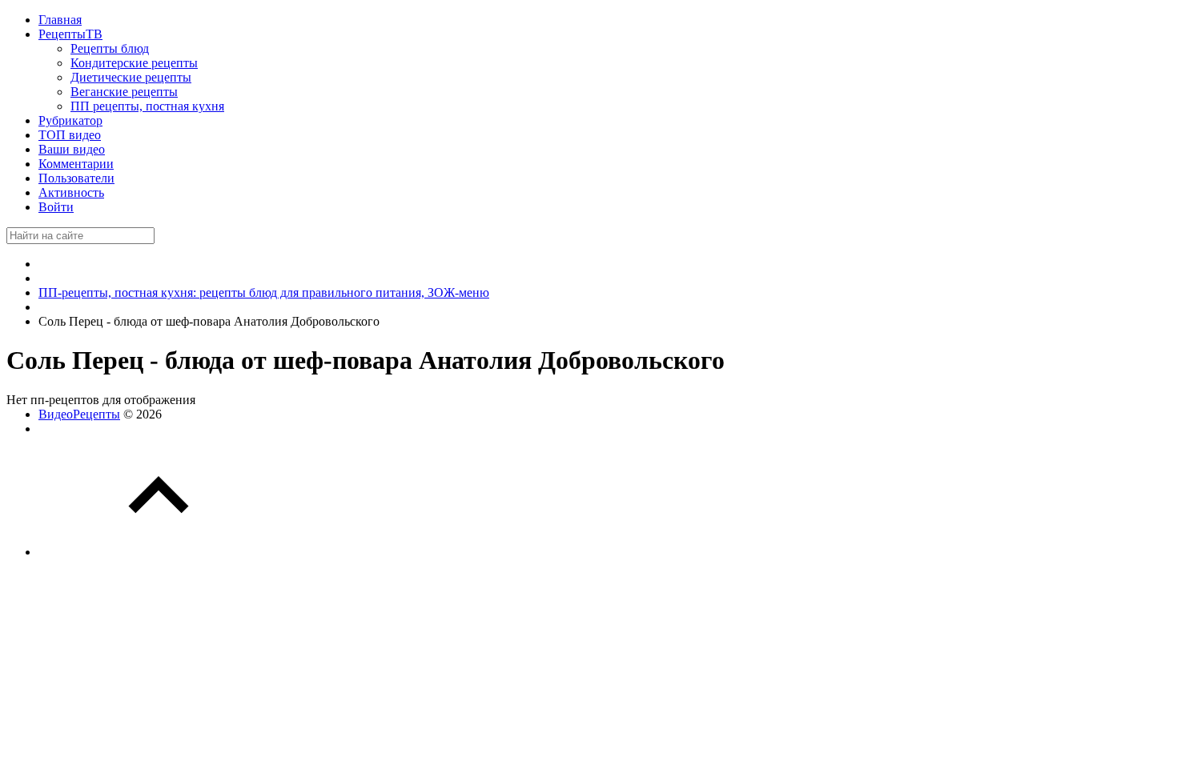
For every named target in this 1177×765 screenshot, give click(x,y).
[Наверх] (158, 552)
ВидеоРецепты (79, 414)
